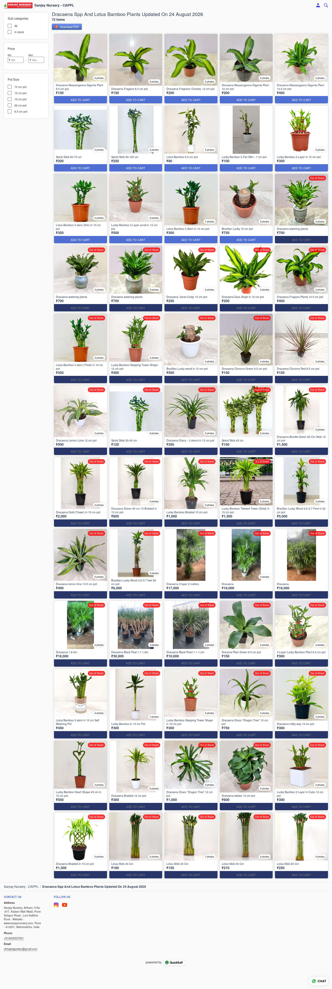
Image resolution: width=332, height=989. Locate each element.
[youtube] (64, 905)
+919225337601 (14, 938)
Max (30, 55)
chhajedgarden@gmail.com (20, 949)
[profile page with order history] (318, 5)
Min (10, 55)
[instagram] (56, 905)
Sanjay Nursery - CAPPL (54, 5)
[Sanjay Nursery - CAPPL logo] (18, 5)
